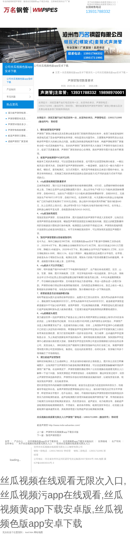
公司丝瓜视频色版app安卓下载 (18, 69)
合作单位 (8, 24)
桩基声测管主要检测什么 (18, 135)
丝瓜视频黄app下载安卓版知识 (73, 18)
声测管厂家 (71, 417)
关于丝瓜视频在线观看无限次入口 (101, 2)
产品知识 (11, 89)
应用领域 (96, 18)
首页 (6, 18)
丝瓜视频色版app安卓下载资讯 (40, 18)
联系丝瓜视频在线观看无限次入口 (101, 4)
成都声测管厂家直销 (18, 141)
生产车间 (109, 18)
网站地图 (38, 532)
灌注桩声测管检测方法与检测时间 (18, 113)
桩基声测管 (42, 425)
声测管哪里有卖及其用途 (18, 118)
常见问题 (11, 96)
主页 (57, 72)
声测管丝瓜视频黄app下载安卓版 (62, 432)
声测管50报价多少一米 (18, 124)
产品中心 (16, 18)
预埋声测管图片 (53, 435)
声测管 (98, 117)
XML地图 (98, 459)
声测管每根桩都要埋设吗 (18, 130)
